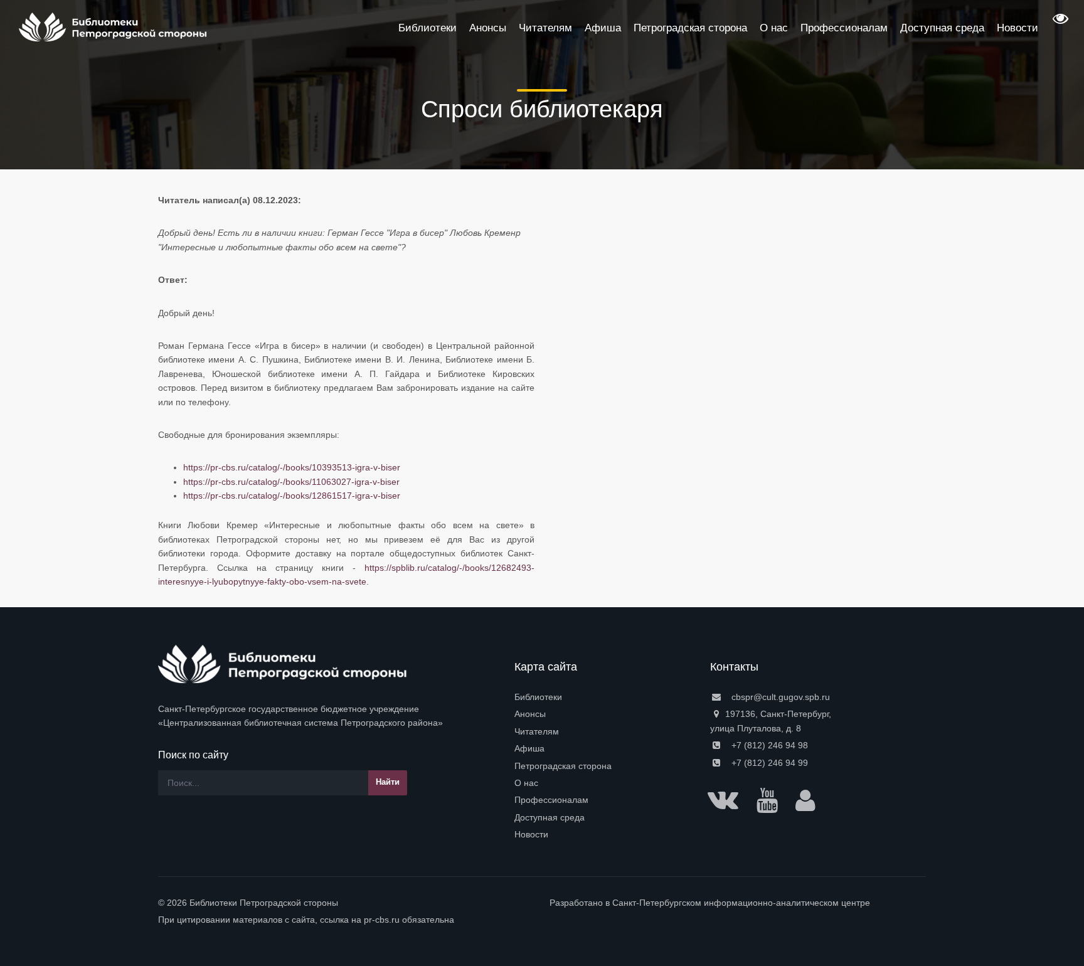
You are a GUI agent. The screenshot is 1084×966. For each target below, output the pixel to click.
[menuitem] (604, 697)
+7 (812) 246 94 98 (768, 745)
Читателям (536, 731)
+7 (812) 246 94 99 (768, 763)
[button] (1059, 23)
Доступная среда (549, 817)
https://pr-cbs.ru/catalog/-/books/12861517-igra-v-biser (291, 496)
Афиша (529, 748)
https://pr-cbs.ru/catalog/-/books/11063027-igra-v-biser (291, 482)
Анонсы (530, 714)
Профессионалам (551, 800)
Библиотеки (538, 697)
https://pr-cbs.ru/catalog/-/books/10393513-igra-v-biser (291, 467)
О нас (526, 783)
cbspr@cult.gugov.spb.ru (779, 697)
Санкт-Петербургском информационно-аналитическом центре (741, 903)
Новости (531, 834)
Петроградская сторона (563, 766)
